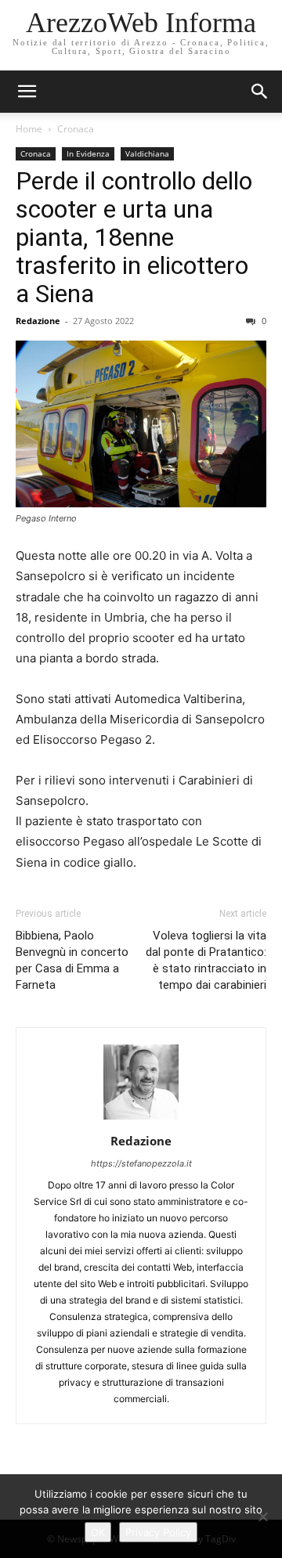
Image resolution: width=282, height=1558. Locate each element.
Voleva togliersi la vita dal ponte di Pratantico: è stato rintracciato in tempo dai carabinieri (206, 960)
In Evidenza (88, 153)
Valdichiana (147, 153)
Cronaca (75, 128)
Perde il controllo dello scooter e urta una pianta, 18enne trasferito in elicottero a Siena (134, 237)
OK (98, 1532)
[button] (260, 91)
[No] (262, 1516)
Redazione (38, 320)
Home (29, 128)
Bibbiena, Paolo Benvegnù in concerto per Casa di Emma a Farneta (72, 960)
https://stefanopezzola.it (141, 1163)
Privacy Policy (158, 1532)
